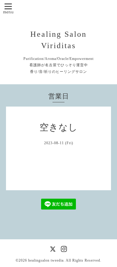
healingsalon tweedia (46, 260)
